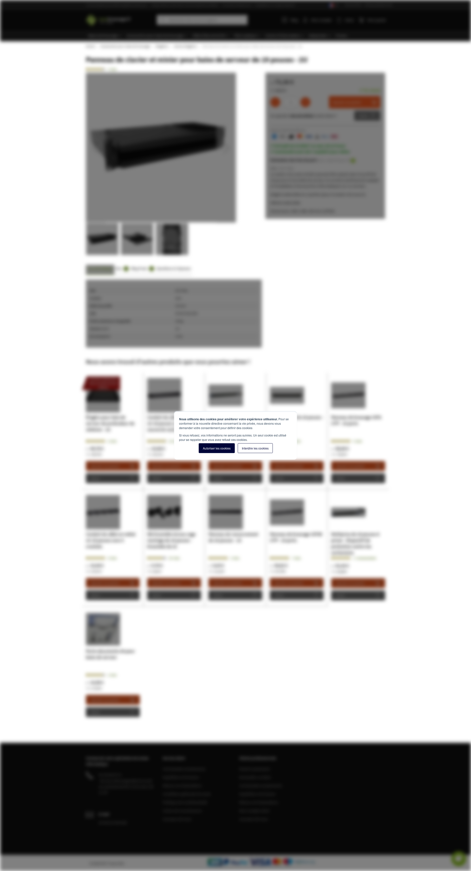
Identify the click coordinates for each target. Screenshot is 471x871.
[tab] (100, 270)
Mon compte (321, 19)
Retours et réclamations (182, 785)
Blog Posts (141, 268)
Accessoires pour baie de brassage (125, 46)
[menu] (237, 35)
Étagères (162, 46)
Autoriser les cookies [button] (217, 448)
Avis (121, 268)
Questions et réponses (174, 268)
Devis (363, 115)
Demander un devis (255, 777)
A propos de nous (177, 818)
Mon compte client (254, 810)
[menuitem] (105, 35)
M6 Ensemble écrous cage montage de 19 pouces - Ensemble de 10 (171, 540)
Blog (294, 19)
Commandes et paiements (184, 768)
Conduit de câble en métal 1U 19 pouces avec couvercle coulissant (172, 423)
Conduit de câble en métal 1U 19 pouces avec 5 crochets (110, 540)
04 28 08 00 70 (110, 774)
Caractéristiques (100, 268)
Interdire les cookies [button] (255, 448)
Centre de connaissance (182, 810)
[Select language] (333, 5)
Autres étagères (185, 46)
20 (174, 558)
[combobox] (202, 20)
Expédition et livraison (181, 777)
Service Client (353, 5)
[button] (95, 148)
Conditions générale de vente (187, 793)
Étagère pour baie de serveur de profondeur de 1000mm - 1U (110, 423)
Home (90, 46)
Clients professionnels (378, 5)
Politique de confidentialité (185, 802)
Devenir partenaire (254, 768)
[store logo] (119, 19)
